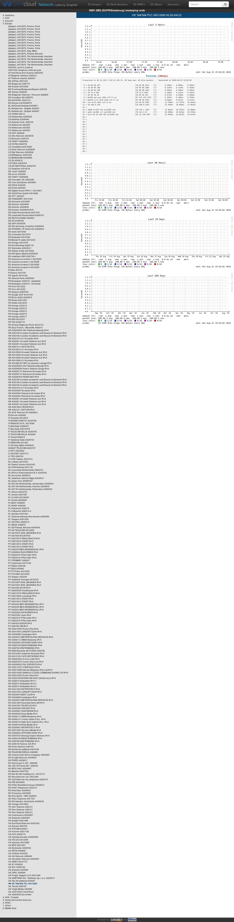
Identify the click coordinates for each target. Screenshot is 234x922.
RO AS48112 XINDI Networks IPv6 (24, 639)
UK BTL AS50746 (16, 867)
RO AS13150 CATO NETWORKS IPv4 (26, 656)
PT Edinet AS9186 (17, 565)
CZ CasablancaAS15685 (20, 146)
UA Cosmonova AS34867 (20, 815)
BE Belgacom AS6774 (19, 83)
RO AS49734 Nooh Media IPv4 (23, 724)
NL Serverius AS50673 (19, 475)
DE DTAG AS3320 (17, 185)
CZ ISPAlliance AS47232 (20, 154)
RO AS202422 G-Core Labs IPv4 (24, 658)
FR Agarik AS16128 (17, 275)
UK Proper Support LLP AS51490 (24, 875)
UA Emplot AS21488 (18, 820)
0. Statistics (8, 15)
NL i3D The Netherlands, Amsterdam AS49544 (30, 483)
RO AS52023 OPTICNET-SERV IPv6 (25, 642)
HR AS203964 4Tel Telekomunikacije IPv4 (28, 365)
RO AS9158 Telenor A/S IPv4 (22, 743)
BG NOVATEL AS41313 (19, 100)
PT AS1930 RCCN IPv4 (19, 587)
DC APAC (138, 4)
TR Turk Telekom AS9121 (20, 806)
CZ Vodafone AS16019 (19, 168)
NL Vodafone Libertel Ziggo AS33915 (26, 478)
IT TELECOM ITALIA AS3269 (21, 434)
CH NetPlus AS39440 (18, 119)
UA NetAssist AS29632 (19, 847)
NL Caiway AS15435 (18, 461)
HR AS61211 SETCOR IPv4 (21, 409)
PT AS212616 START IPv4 (20, 541)
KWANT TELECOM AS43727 (22, 448)
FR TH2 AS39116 (16, 322)
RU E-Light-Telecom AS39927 (22, 757)
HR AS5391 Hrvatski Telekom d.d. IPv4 (27, 398)
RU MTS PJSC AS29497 (19, 768)
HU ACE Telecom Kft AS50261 (23, 412)
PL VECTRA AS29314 (18, 521)
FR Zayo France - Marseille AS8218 (25, 327)
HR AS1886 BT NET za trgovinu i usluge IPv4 (30, 363)
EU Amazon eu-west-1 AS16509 (23, 261)
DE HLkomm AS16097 (19, 201)
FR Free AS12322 (16, 286)
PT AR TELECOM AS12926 (21, 530)
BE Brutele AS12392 (18, 86)
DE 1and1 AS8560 (17, 171)
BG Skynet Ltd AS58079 (20, 102)
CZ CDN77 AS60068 (18, 141)
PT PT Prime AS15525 (19, 571)
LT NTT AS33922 (16, 450)
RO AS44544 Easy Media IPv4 (22, 713)
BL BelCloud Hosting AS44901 (23, 105)
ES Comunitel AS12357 (19, 234)
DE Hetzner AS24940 (18, 204)
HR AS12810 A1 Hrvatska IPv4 (23, 349)
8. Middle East (9, 908)
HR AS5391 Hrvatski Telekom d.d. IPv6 (27, 341)
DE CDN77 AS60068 (18, 176)
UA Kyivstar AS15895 (18, 842)
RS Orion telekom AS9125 (21, 746)
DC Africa (155, 4)
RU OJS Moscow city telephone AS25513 (28, 779)
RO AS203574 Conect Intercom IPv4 (26, 661)
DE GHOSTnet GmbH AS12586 (23, 193)
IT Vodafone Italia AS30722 (21, 439)
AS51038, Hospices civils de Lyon (24, 70)
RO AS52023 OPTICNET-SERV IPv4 (25, 732)
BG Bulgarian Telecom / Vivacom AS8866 (28, 94)
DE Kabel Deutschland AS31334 (24, 212)
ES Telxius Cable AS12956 (21, 250)
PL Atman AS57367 (17, 494)
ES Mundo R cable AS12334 (21, 239)
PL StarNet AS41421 (18, 513)
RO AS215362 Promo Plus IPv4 (23, 675)
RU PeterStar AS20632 (19, 790)
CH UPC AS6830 (16, 133)
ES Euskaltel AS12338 (19, 237)
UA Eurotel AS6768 (17, 826)
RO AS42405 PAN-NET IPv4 (21, 708)
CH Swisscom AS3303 (19, 124)
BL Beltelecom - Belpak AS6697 (23, 108)
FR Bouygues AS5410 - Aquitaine (24, 280)
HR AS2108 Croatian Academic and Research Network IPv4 (37, 379)
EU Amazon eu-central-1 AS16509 (24, 259)
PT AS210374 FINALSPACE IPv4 (24, 593)
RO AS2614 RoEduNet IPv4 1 (22, 680)
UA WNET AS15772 (17, 861)
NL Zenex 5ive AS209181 (20, 480)
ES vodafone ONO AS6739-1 (22, 256)
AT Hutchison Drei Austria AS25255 (25, 72)
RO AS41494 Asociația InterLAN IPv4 (26, 702)
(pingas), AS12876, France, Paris (24, 26)
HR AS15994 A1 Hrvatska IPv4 (23, 360)
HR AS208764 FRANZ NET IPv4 (23, 376)
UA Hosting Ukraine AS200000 (23, 836)
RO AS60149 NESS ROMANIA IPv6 (25, 645)
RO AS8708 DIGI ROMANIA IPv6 (23, 647)
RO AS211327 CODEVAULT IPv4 (24, 667)
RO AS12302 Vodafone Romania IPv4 (26, 653)
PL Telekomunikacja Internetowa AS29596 (28, 516)
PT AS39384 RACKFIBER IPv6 (23, 552)
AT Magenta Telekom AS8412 (22, 75)
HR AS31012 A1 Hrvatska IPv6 (23, 338)
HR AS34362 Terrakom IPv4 (21, 390)
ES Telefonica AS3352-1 (20, 248)
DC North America (116, 4)
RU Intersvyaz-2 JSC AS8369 (22, 763)
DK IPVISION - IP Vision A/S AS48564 (26, 228)
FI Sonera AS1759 (17, 272)
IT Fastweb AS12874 (18, 417)
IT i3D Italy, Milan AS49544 (21, 445)
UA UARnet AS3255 (18, 853)
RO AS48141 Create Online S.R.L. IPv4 (27, 719)
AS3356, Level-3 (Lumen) (20, 67)
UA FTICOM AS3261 (18, 828)
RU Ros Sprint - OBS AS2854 (22, 795)
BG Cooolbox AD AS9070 (20, 97)
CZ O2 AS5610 (15, 160)
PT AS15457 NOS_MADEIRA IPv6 (24, 532)
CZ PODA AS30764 (17, 163)
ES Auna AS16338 (17, 231)
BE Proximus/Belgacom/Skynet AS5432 (27, 89)
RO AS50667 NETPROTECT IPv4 (24, 727)
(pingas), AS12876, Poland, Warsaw (25, 53)
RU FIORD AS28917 (18, 760)
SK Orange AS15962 (18, 804)
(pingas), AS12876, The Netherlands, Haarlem (30, 56)
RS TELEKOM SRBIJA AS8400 (23, 752)
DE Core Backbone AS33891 (22, 182)
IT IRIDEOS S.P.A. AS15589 (21, 423)
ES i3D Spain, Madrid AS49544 (23, 253)
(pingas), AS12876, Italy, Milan (22, 50)
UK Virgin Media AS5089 (20, 889)
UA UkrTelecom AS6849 (20, 856)
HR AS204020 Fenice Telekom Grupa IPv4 (28, 368)
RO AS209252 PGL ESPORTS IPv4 (25, 664)
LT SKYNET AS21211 (18, 453)
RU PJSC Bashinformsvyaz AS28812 (26, 784)
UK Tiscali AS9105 (17, 886)
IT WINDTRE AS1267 (18, 442)
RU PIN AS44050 (16, 782)
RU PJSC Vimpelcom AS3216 (22, 787)
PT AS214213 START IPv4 (20, 598)
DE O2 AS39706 (16, 220)
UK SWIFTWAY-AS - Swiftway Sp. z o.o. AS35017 (31, 878)
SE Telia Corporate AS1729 (21, 798)
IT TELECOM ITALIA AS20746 (22, 431)
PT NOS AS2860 (16, 568)
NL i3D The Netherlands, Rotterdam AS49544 (30, 489)
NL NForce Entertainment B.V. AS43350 (27, 472)
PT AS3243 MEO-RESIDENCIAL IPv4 (26, 604)
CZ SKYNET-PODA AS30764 (22, 165)
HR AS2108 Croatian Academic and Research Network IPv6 (37, 332)
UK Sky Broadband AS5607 (21, 880)
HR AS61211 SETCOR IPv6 (21, 346)
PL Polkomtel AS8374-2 (19, 511)
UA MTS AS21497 (17, 845)
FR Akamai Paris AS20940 (21, 278)
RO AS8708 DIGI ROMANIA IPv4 (23, 741)
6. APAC (7, 902)
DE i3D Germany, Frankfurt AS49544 (26, 226)
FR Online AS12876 (17, 302)
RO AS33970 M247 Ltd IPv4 (21, 694)
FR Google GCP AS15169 (20, 294)
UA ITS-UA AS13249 (18, 839)
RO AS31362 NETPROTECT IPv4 (24, 689)
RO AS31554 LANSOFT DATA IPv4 (25, 691)
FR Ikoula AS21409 (17, 300)
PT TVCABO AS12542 (18, 574)
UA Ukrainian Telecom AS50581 (23, 858)
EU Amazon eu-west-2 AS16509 (23, 264)
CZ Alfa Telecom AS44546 (21, 135)
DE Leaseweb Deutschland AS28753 (26, 215)
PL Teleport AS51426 (18, 519)
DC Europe (94, 4)
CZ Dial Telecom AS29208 (20, 152)
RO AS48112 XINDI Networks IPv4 (24, 716)
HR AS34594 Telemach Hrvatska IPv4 (26, 393)
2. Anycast (8, 20)
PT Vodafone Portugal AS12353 (23, 579)
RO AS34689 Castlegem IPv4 (22, 697)
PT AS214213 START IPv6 (20, 543)
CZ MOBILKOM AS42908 (20, 157)
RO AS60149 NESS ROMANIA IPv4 (25, 738)
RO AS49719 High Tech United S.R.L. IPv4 (28, 721)
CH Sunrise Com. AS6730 (20, 122)
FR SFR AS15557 (16, 319)
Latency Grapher (58, 4)
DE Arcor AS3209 (17, 174)
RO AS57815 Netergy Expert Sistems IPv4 (29, 735)
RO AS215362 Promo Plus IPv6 (23, 628)
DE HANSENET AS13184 (20, 198)
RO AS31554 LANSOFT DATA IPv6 (25, 631)
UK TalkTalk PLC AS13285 (24, 883)
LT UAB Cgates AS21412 (20, 458)
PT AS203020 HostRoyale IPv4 (23, 590)
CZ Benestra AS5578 (18, 138)
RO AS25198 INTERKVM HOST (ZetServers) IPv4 (32, 678)
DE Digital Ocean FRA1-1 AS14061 (25, 190)
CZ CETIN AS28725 (17, 144)
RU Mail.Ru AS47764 (18, 771)
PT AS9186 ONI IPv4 (18, 626)
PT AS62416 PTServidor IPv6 (22, 554)
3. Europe (7, 23)
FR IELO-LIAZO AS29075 (20, 297)
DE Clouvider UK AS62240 (21, 179)
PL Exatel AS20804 (17, 500)
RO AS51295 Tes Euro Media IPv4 (24, 730)
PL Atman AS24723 (17, 491)
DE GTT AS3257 (16, 196)
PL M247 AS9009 (16, 502)
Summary (173, 4)
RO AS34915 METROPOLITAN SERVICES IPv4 (30, 700)
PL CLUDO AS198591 (18, 497)
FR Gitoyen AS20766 (18, 291)
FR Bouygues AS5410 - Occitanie (24, 283)
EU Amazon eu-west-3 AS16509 (23, 267)
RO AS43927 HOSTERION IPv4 (23, 710)
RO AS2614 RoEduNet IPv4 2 (22, 683)
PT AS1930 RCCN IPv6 (19, 535)
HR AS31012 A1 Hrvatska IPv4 (23, 387)
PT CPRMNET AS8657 (19, 560)
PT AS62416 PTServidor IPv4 (22, 617)
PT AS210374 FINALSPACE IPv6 (24, 538)
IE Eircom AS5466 (17, 415)
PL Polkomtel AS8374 (18, 508)
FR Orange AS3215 (17, 305)
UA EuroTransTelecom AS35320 (23, 823)
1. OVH (6, 18)
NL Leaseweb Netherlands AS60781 (25, 469)
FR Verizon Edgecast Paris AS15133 (26, 324)
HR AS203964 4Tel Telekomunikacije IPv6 (28, 330)
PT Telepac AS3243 (17, 576)
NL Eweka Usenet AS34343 (21, 464)
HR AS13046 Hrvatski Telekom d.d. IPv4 (27, 352)
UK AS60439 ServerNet (19, 894)
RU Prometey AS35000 (19, 793)
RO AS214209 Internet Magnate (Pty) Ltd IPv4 (30, 669)
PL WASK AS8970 (17, 524)
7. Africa (7, 905)
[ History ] (163, 75)
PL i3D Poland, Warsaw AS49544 (24, 527)
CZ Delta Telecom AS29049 (21, 149)
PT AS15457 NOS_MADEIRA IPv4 (24, 582)
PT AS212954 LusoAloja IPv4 (22, 595)
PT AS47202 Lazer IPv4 (19, 615)
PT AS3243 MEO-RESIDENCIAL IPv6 (26, 549)
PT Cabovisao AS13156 (19, 563)
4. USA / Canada (11, 897)
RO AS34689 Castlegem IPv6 (22, 634)
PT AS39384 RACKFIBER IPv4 (23, 612)
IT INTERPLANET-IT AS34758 (22, 420)
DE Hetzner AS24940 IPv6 (21, 209)
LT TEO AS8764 (15, 456)
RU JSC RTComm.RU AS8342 (23, 765)
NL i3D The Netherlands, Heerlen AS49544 (29, 486)
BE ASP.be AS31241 (18, 81)
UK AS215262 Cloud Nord (20, 891)
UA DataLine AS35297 (19, 817)
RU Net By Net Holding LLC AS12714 (26, 773)
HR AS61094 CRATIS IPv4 (21, 406)
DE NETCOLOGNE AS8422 (21, 217)
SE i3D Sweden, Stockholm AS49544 (26, 801)
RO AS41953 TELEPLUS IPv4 (22, 705)
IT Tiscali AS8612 (16, 437)
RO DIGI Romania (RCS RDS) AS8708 (26, 650)
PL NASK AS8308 (17, 505)
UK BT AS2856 (15, 864)
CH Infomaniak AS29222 (20, 116)
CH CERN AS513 (16, 113)
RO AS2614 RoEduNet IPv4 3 (22, 686)
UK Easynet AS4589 (18, 869)
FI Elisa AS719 (15, 269)
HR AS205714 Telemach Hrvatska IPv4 (27, 371)
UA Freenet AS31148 (18, 831)
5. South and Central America (17, 899)
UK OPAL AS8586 (17, 872)
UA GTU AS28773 (17, 834)
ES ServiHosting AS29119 (21, 245)
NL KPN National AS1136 (20, 467)
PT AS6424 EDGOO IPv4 (20, 623)
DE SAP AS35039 (16, 223)
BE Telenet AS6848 (17, 91)
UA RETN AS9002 (17, 850)
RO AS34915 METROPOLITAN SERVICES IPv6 (30, 637)
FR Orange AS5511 (17, 316)
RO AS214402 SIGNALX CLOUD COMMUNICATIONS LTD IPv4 (38, 672)
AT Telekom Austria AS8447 (21, 78)
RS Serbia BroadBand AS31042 (23, 749)
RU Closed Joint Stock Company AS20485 (29, 754)
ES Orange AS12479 (18, 242)
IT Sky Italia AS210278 (19, 428)
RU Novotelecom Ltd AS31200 (23, 776)
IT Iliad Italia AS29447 (18, 426)
